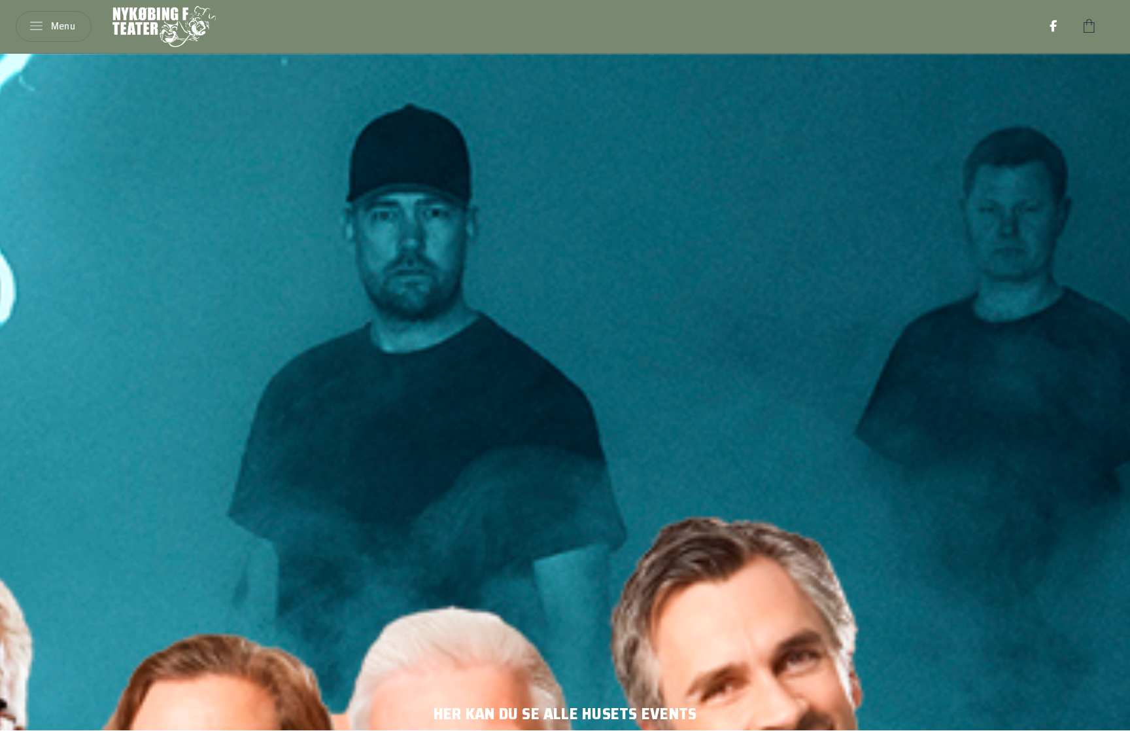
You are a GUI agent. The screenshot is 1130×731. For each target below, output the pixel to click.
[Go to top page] (1107, 716)
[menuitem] (1053, 26)
